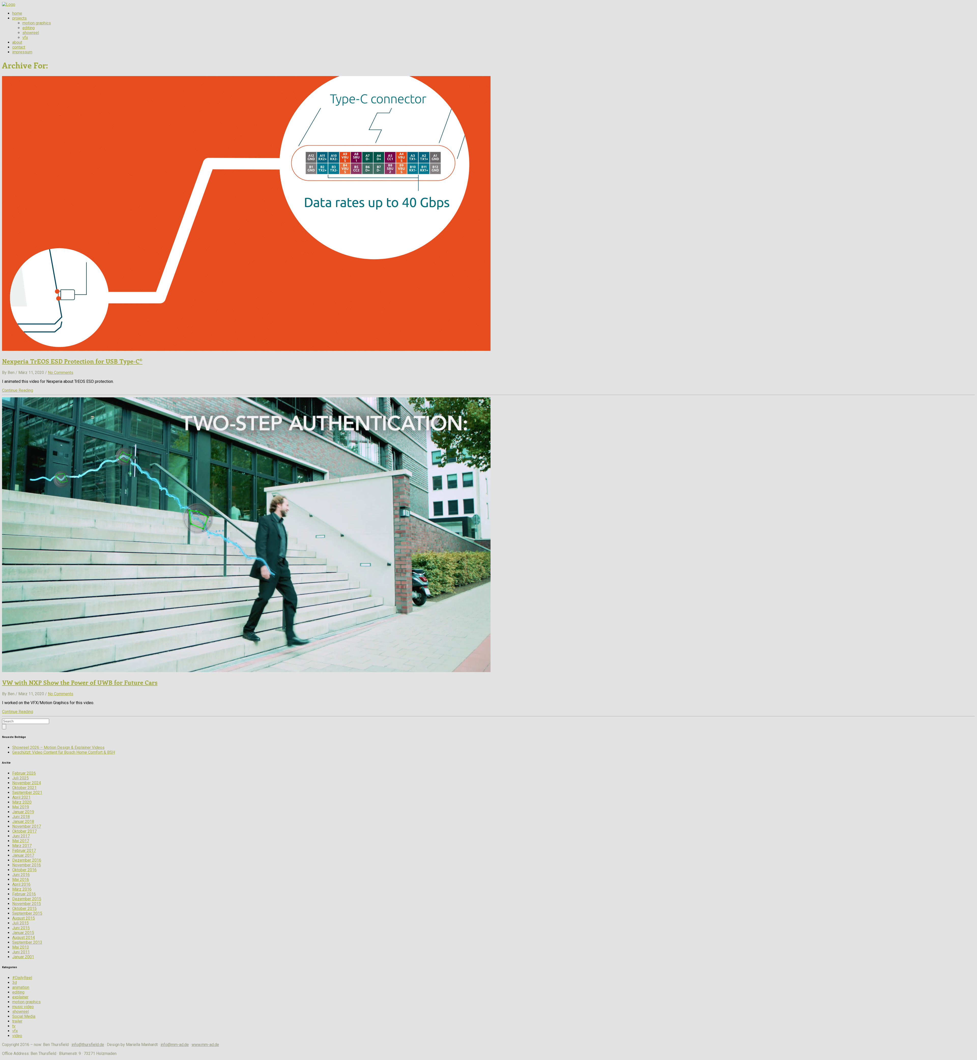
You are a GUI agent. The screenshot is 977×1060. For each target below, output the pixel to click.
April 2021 (21, 797)
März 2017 (22, 845)
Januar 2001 (23, 956)
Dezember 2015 (26, 898)
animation (20, 987)
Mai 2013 (20, 947)
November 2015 (26, 903)
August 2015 (23, 918)
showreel (30, 32)
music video (23, 1006)
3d (14, 982)
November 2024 (26, 782)
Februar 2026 (24, 773)
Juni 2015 (21, 927)
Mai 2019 (20, 807)
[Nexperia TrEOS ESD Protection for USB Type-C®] (246, 349)
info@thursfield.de (87, 1044)
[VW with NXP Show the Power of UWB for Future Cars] (246, 670)
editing (28, 27)
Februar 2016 (24, 894)
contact (18, 47)
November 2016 (26, 865)
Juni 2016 (21, 874)
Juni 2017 (21, 836)
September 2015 (27, 913)
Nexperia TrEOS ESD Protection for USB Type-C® (72, 361)
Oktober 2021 (24, 787)
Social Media (23, 1016)
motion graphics (36, 23)
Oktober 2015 (24, 908)
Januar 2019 (23, 811)
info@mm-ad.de (175, 1044)
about (17, 42)
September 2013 (27, 942)
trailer (17, 1021)
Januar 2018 (23, 821)
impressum (22, 52)
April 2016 (21, 884)
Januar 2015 (23, 932)
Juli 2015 (20, 923)
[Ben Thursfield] (8, 4)
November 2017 (26, 826)
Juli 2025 (20, 778)
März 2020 (22, 802)
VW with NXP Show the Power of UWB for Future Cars (79, 682)
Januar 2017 (23, 855)
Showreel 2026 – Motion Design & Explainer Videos (58, 747)
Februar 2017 (24, 850)
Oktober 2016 (24, 869)
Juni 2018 (21, 816)
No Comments (60, 372)
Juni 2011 (21, 952)
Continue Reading (17, 390)
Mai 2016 (20, 879)
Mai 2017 (20, 840)
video (17, 1035)
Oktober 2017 (24, 831)
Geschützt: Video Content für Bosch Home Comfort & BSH (63, 752)
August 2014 (23, 937)
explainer (20, 997)
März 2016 (22, 889)
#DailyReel (22, 977)
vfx (25, 37)
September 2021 (27, 792)
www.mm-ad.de (205, 1044)
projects (19, 18)
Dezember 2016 (26, 860)
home (17, 13)
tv (14, 1026)
